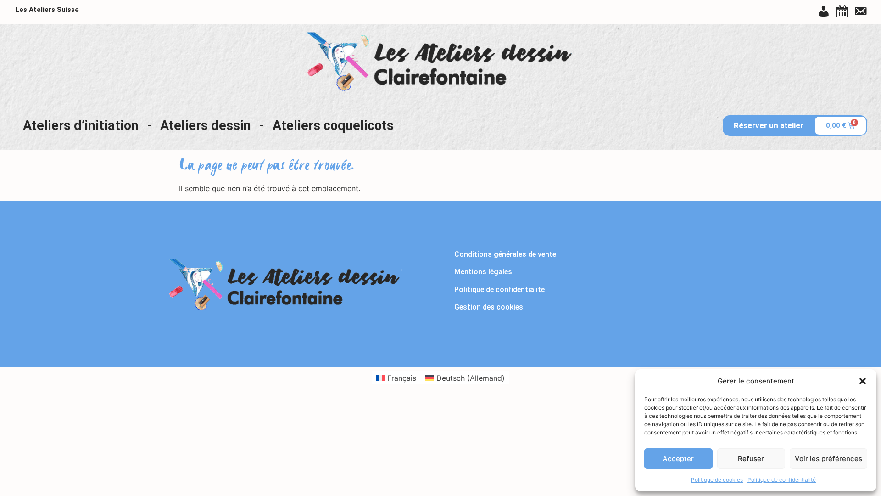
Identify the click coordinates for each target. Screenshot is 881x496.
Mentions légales (483, 271)
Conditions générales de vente (505, 254)
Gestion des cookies (488, 307)
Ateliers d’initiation (81, 125)
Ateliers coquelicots (333, 125)
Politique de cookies (717, 479)
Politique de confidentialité (781, 479)
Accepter (678, 458)
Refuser (751, 458)
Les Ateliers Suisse (47, 10)
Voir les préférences (828, 458)
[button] (862, 381)
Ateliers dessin (205, 125)
